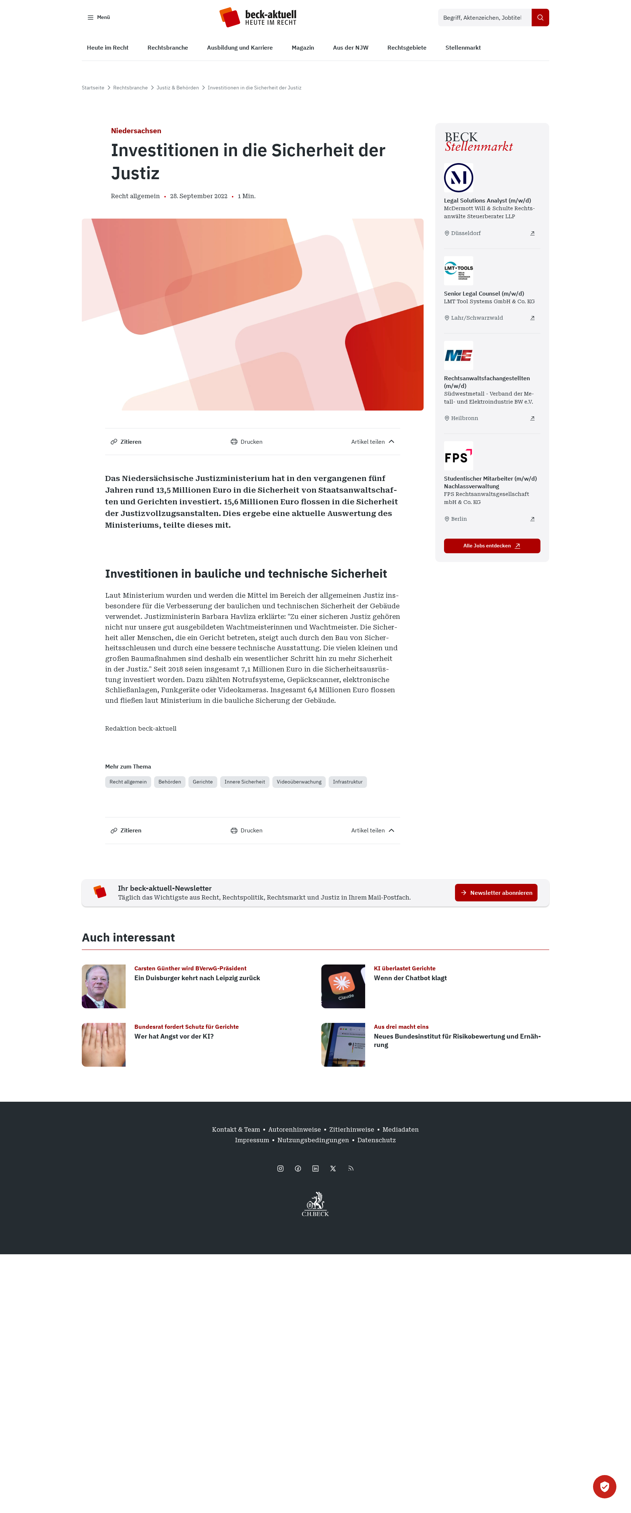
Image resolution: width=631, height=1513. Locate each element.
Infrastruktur (348, 781)
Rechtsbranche (130, 87)
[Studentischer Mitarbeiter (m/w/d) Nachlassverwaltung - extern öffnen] (532, 519)
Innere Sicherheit (245, 781)
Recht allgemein (128, 781)
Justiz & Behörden (178, 87)
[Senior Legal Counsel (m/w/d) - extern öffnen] (532, 318)
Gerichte (203, 781)
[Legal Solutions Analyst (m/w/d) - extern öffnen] (532, 233)
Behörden (169, 781)
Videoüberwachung (299, 781)
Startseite (93, 87)
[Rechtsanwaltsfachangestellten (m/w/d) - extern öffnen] (532, 418)
